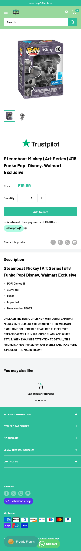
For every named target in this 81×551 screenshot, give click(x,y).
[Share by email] (74, 242)
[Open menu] (6, 12)
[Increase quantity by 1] (42, 198)
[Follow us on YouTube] (28, 493)
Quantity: (9, 198)
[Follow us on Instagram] (20, 493)
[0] (74, 12)
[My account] (66, 12)
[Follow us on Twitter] (13, 493)
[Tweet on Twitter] (67, 242)
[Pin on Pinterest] (60, 242)
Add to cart (40, 212)
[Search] (72, 22)
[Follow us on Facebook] (6, 493)
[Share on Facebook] (53, 242)
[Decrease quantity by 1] (22, 198)
